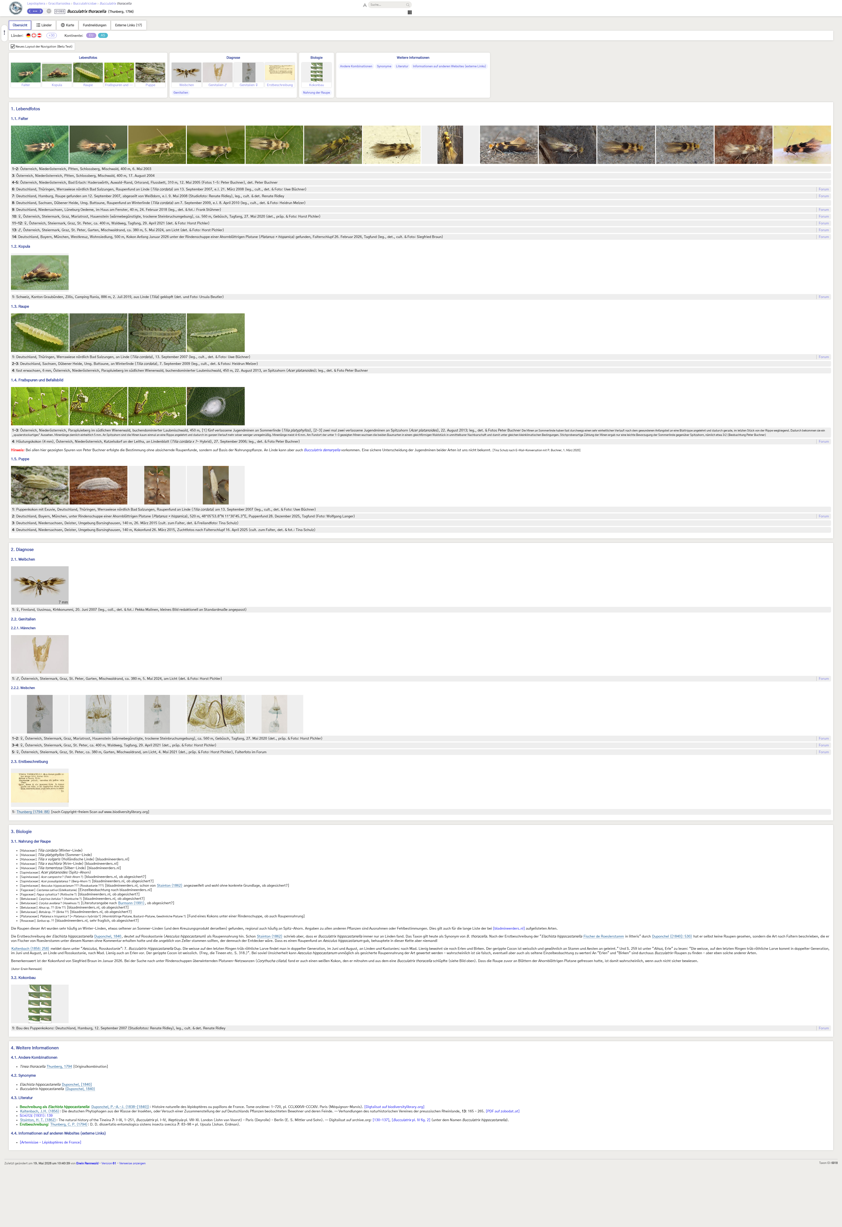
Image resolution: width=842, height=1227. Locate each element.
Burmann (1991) (131, 903)
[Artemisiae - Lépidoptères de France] (50, 1142)
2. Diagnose (22, 550)
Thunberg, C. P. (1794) (68, 1124)
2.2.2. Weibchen (23, 688)
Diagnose (233, 57)
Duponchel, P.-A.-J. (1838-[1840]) (120, 1107)
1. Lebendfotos (25, 109)
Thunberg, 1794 (59, 1066)
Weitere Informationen (413, 57)
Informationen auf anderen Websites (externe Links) (449, 66)
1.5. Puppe (20, 459)
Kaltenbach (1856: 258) (30, 948)
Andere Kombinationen (356, 66)
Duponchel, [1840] (77, 1084)
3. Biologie (21, 832)
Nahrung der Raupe (316, 92)
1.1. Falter (19, 119)
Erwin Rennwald (87, 1163)
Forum (824, 189)
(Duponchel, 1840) (80, 1089)
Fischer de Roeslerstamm (603, 936)
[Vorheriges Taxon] (29, 11)
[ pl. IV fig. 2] (411, 1120)
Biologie (316, 57)
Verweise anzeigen (132, 1163)
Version (109, 1163)
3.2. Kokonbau (23, 978)
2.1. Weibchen (23, 559)
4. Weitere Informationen (35, 1048)
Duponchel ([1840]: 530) (672, 936)
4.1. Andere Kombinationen (34, 1057)
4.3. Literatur (22, 1098)
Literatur (402, 66)
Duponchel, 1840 (107, 936)
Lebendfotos (88, 57)
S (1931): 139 (36, 1115)
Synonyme (384, 66)
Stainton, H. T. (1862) (38, 1120)
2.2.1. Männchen (23, 628)
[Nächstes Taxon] (40, 11)
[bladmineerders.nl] (509, 928)
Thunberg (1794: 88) (33, 812)
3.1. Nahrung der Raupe (31, 841)
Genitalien (180, 92)
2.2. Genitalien (23, 619)
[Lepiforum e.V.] (16, 8)
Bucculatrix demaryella (322, 450)
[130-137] (381, 1120)
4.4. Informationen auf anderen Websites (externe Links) (58, 1133)
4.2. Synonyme (23, 1075)
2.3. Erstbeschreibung (29, 762)
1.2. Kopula (20, 246)
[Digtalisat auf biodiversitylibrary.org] (394, 1107)
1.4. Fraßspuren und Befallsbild (37, 380)
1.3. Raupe (20, 306)
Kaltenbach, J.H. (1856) (39, 1111)
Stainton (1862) (169, 885)
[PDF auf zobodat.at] (503, 1111)
